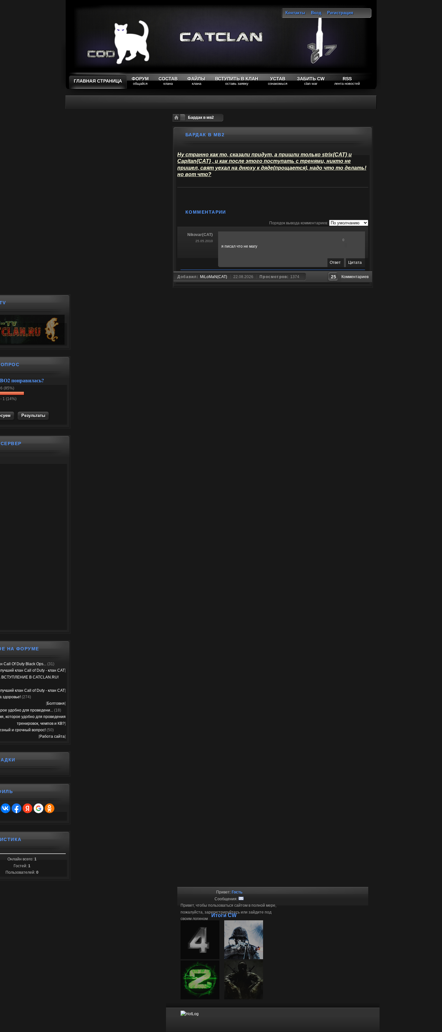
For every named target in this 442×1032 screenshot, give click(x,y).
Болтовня (56, 703)
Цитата (355, 262)
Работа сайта (52, 736)
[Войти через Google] (38, 808)
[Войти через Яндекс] (27, 808)
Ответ (335, 262)
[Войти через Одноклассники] (49, 808)
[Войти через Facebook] (16, 808)
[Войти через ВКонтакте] (5, 808)
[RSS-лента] (233, 212)
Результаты (33, 415)
